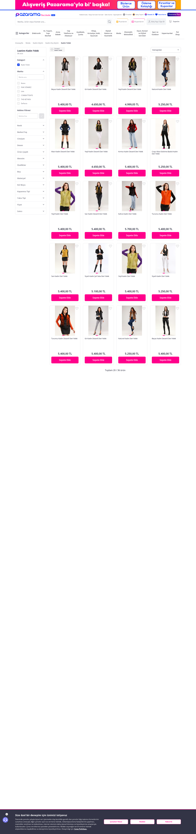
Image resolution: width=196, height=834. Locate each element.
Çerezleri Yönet (116, 822)
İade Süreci (108, 15)
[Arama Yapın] (109, 21)
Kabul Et (168, 822)
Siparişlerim (117, 15)
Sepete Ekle (65, 110)
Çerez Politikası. (80, 829)
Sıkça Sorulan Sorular (96, 15)
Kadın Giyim (38, 43)
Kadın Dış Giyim (52, 43)
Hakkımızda (83, 15)
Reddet (142, 822)
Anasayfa (19, 43)
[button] (28, 15)
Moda (28, 43)
